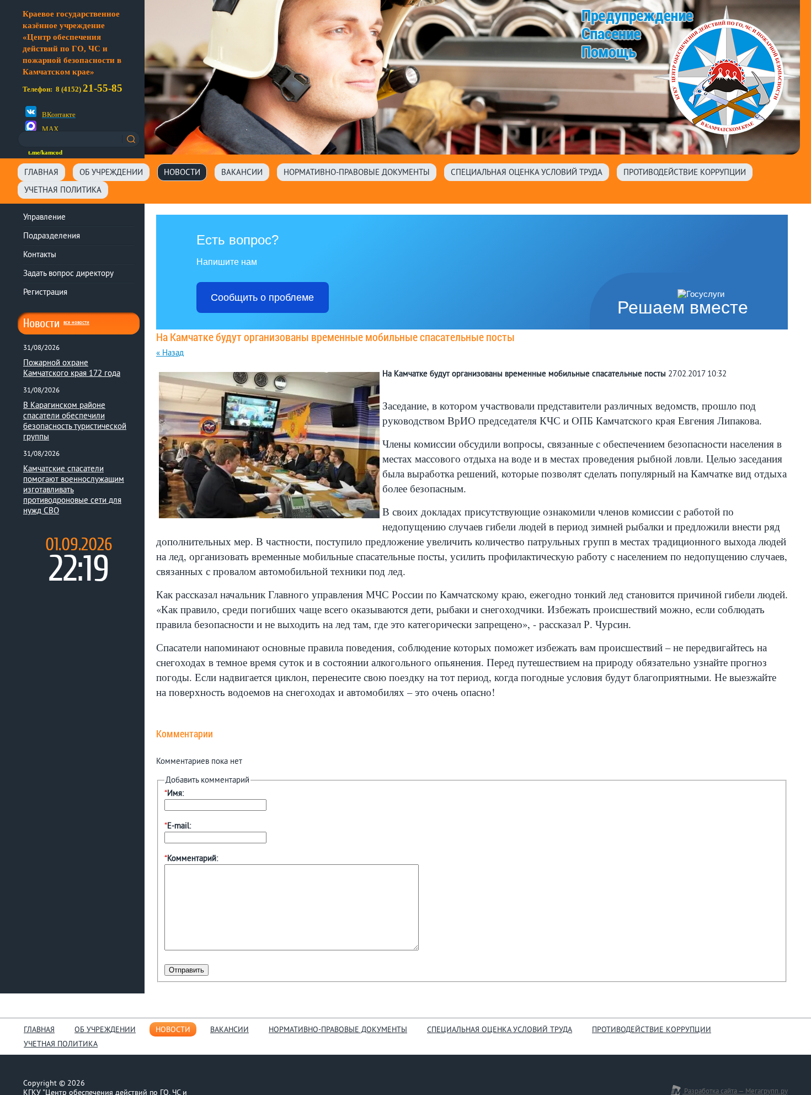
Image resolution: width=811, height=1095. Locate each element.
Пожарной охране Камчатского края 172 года (71, 368)
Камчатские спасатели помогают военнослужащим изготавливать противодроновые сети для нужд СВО (73, 490)
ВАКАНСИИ (242, 173)
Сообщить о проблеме (262, 297)
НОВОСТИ (182, 173)
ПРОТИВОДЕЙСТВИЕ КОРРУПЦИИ (684, 173)
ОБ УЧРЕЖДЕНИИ (111, 173)
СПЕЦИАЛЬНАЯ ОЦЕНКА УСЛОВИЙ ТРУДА (526, 173)
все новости (76, 322)
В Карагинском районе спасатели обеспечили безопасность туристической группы (74, 422)
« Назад (170, 353)
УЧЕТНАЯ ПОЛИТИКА (63, 190)
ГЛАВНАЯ (41, 173)
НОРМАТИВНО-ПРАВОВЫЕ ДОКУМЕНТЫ (357, 173)
